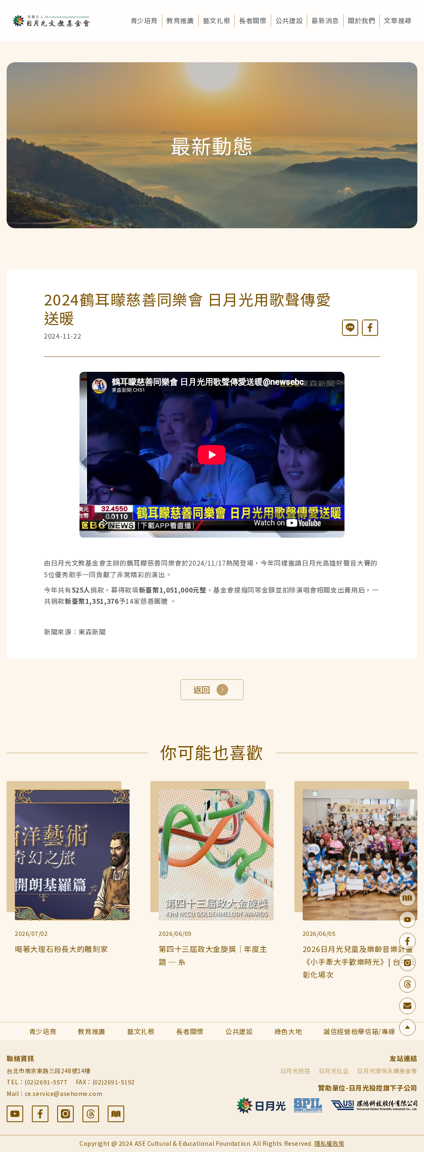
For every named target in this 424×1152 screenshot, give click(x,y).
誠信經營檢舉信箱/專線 (359, 1031)
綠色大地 (288, 1031)
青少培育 (144, 20)
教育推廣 (180, 20)
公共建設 (289, 20)
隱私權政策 (329, 1143)
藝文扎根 (217, 20)
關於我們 (362, 20)
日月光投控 (295, 1071)
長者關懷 (253, 20)
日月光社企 (334, 1071)
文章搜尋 (398, 20)
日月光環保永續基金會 (387, 1071)
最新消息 (325, 20)
